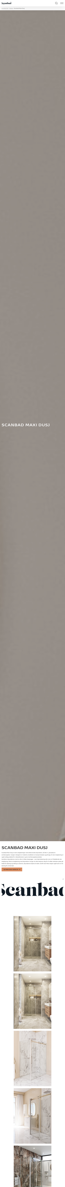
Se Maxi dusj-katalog (11, 869)
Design (11, 8)
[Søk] (56, 3)
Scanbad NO (5, 8)
